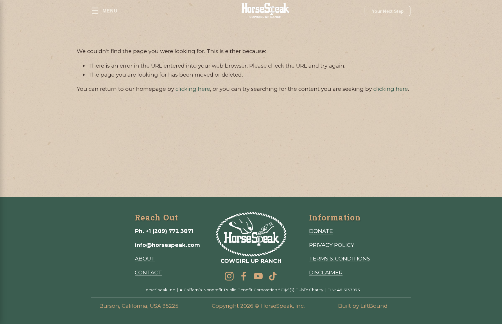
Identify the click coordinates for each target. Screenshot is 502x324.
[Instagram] (229, 276)
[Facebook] (243, 276)
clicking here (192, 89)
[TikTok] (272, 276)
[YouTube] (258, 276)
